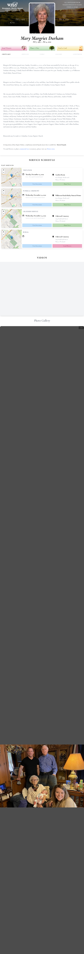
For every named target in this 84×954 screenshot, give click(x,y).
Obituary (6, 54)
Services (25, 54)
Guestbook (77, 54)
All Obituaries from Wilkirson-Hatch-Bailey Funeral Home (72, 5)
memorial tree (24, 149)
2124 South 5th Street (61, 219)
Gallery (58, 54)
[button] (11, 175)
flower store (51, 149)
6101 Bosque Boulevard (62, 177)
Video (42, 54)
